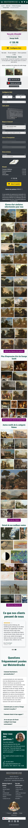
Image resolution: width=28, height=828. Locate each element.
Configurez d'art (15, 48)
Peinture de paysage (16, 6)
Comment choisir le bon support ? (13, 714)
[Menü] (1, 2)
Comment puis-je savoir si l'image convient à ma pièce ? (14, 708)
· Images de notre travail (20, 793)
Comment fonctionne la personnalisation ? (10, 673)
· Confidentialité (5, 793)
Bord (3, 100)
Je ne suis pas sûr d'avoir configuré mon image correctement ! (11, 722)
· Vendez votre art (19, 789)
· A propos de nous (6, 798)
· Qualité (17, 791)
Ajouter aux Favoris (15, 83)
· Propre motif (18, 787)
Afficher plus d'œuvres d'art (14, 605)
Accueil (2, 6)
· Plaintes (4, 796)
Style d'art (8, 6)
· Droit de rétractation (6, 795)
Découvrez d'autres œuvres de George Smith (14, 420)
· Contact (4, 787)
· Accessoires (18, 795)
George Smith (6, 7)
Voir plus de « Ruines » (14, 520)
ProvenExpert (9, 643)
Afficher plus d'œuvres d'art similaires (14, 351)
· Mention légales (6, 789)
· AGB (3, 791)
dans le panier (15, 184)
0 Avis (17, 86)
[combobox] (14, 102)
